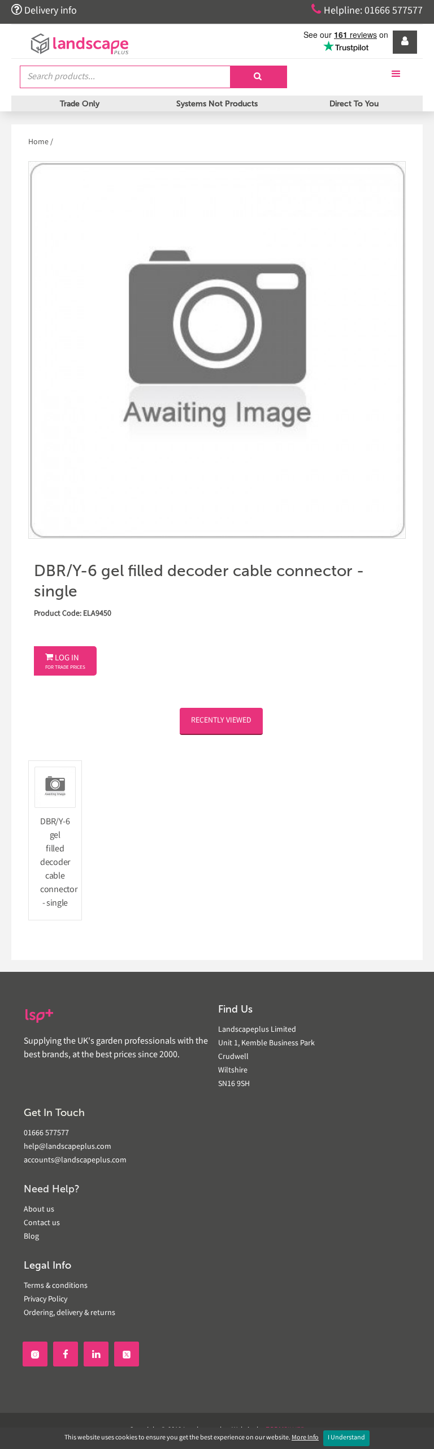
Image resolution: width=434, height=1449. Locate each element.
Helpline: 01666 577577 (367, 10)
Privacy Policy (45, 1299)
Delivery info (44, 10)
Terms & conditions (56, 1286)
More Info (305, 1438)
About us (39, 1210)
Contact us (42, 1223)
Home (39, 142)
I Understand (346, 1438)
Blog (31, 1237)
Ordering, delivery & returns (69, 1313)
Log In (65, 662)
